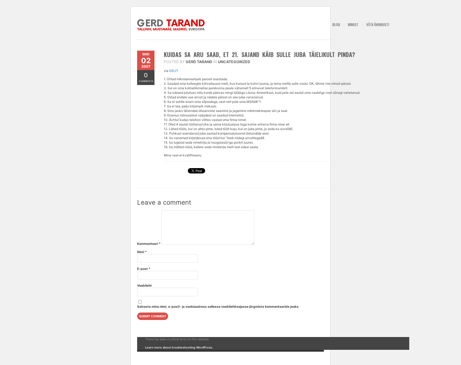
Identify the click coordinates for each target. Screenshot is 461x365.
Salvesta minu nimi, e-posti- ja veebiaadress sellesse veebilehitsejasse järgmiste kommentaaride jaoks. (218, 307)
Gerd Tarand (199, 61)
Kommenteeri (149, 244)
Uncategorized (234, 61)
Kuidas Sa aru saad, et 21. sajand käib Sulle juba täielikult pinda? (259, 54)
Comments (146, 77)
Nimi (142, 252)
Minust (353, 24)
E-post (143, 269)
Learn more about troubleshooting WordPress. (179, 347)
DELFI (174, 71)
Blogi (336, 24)
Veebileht (144, 285)
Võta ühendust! (377, 24)
